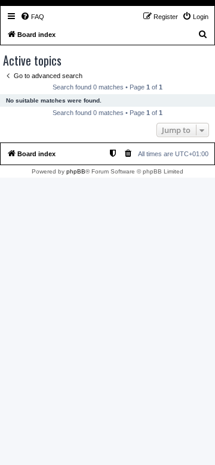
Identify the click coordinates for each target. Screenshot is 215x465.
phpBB (75, 171)
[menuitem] (32, 17)
